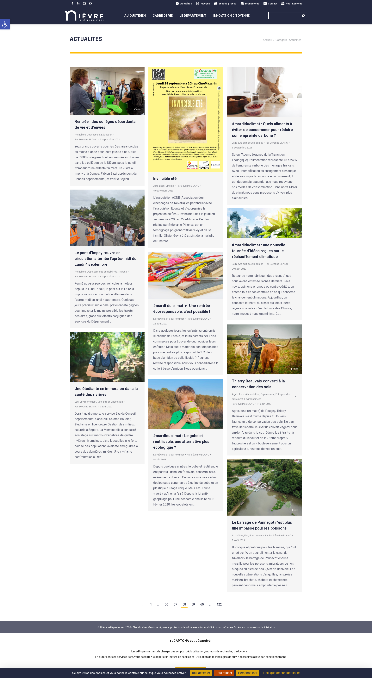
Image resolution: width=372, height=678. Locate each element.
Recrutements (294, 3)
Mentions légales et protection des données (172, 627)
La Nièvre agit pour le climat (247, 142)
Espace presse (227, 3)
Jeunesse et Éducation (99, 134)
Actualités (186, 3)
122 (219, 604)
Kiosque (205, 3)
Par (86, 139)
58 (184, 604)
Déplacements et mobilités (102, 271)
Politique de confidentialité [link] (281, 673)
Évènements (252, 3)
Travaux (122, 271)
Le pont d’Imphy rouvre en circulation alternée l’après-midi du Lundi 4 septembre (105, 258)
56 (166, 604)
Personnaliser (247, 673)
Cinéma (170, 185)
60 (202, 604)
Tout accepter (201, 673)
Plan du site (139, 627)
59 (193, 604)
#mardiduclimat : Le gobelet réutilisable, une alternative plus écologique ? (181, 441)
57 (175, 604)
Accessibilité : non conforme (215, 627)
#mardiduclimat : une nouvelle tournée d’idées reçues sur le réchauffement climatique (258, 251)
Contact (272, 3)
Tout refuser (224, 673)
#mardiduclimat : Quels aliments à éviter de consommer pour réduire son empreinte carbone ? (262, 130)
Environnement (252, 399)
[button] (5, 24)
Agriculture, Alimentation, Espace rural (253, 394)
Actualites (80, 134)
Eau (77, 401)
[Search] (303, 15)
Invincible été (165, 178)
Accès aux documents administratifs (254, 627)
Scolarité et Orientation (110, 401)
